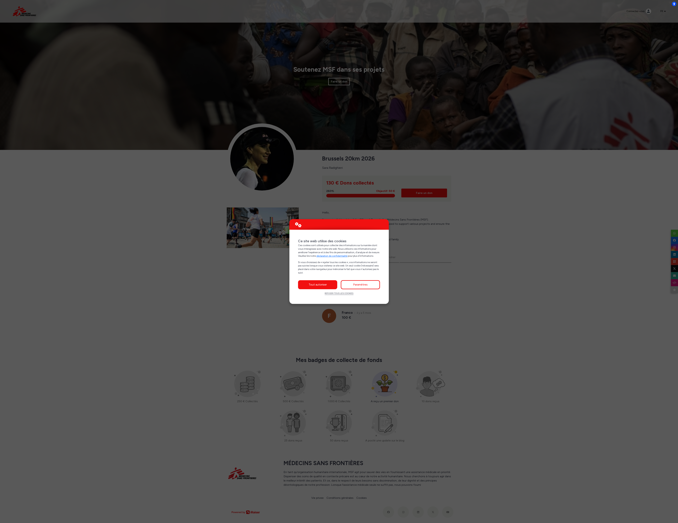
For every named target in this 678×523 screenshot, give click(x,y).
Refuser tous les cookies (339, 293)
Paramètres (360, 284)
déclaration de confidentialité (331, 255)
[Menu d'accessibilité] (674, 4)
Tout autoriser (318, 284)
